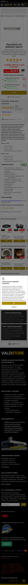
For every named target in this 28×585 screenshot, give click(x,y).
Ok (14, 303)
